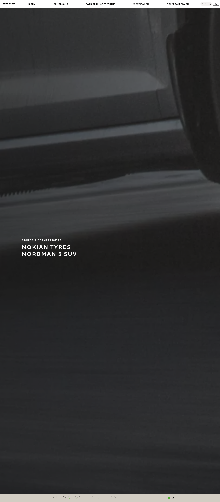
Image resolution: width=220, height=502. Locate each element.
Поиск (203, 4)
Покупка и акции (178, 4)
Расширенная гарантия (100, 4)
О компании (141, 4)
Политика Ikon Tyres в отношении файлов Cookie (86, 499)
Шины (32, 4)
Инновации (61, 4)
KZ (216, 4)
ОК (173, 498)
